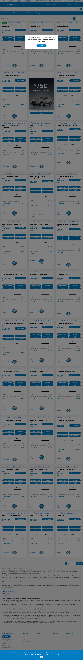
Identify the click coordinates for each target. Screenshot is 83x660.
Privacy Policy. (55, 654)
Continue (41, 45)
